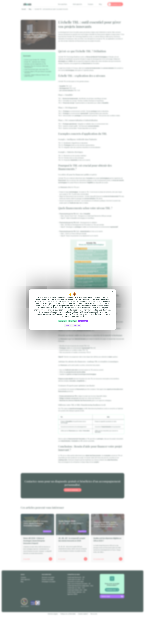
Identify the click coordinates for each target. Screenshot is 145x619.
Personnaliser (83, 321)
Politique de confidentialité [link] (72, 325)
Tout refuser (72, 321)
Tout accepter (63, 321)
